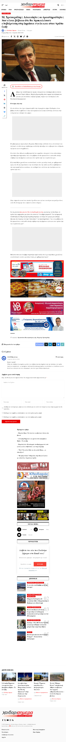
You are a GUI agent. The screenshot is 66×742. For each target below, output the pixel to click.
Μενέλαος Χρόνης (56, 699)
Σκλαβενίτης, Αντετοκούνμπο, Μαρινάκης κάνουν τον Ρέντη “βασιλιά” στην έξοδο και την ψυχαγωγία (24, 689)
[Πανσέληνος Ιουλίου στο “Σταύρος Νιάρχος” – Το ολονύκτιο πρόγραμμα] (21, 636)
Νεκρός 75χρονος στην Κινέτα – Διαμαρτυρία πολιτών (39, 686)
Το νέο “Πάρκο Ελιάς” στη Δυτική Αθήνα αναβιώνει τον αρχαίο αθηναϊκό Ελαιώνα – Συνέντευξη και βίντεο (57, 689)
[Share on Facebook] (11, 36)
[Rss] (13, 720)
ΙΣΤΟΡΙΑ (39, 594)
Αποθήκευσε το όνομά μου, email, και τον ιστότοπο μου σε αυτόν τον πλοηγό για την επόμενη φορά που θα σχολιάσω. (33, 408)
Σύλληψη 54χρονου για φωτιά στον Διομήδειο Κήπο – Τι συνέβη (9, 686)
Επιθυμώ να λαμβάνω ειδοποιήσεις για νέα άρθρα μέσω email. (23, 417)
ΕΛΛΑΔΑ (30, 607)
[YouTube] (7, 720)
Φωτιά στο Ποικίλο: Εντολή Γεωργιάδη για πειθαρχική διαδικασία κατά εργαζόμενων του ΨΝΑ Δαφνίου (37, 613)
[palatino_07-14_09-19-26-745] (37, 288)
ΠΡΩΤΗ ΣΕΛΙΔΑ (39, 582)
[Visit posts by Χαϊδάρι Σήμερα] (3, 30)
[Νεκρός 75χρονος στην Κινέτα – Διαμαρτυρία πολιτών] (41, 677)
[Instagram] (41, 529)
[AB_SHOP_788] (37, 269)
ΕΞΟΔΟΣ (30, 632)
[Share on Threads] (17, 36)
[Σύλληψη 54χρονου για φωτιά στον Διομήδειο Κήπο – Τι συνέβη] (9, 677)
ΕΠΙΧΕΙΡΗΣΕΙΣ (31, 582)
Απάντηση (60, 357)
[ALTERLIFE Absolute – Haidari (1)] (33, 515)
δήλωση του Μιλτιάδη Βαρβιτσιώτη (31, 212)
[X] (5, 720)
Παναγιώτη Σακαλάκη (27, 726)
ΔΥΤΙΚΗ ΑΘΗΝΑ (6, 13)
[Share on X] (14, 36)
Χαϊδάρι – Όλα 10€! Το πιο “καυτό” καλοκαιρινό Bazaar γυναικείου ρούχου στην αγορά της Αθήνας (37, 625)
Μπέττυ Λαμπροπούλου (26, 699)
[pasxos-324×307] (31, 494)
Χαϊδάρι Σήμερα (11, 30)
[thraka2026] (33, 466)
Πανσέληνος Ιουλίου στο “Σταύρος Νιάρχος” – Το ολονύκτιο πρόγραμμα (37, 637)
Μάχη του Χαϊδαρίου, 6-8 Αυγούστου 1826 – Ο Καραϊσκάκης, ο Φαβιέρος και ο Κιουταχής (38, 601)
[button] (3, 5)
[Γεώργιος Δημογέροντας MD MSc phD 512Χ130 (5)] (37, 324)
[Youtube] (24, 535)
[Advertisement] (37, 128)
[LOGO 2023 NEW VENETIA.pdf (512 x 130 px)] (37, 308)
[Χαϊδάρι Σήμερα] (32, 5)
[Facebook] (24, 529)
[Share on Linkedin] (4, 104)
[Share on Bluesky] (20, 36)
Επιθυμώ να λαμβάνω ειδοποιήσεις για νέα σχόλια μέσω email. (23, 413)
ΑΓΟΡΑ (29, 620)
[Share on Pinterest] (4, 99)
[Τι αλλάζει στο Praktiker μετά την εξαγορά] (21, 586)
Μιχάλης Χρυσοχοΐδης (43, 337)
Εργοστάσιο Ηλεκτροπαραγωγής (27, 337)
